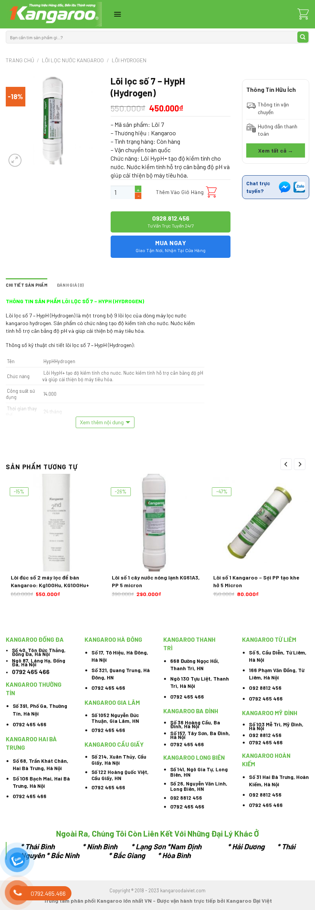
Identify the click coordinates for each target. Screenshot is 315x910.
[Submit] (302, 37)
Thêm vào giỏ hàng (180, 192)
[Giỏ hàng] (303, 14)
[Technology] (54, 14)
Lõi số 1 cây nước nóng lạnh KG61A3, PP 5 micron (156, 581)
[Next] (299, 464)
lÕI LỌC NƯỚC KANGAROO (73, 60)
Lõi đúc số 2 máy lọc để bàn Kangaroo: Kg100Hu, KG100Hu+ (50, 581)
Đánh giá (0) (70, 284)
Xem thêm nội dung (102, 422)
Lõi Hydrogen (129, 60)
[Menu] (117, 14)
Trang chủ (20, 60)
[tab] (26, 285)
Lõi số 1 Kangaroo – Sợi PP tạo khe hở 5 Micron (256, 581)
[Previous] (286, 464)
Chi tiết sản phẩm (26, 284)
